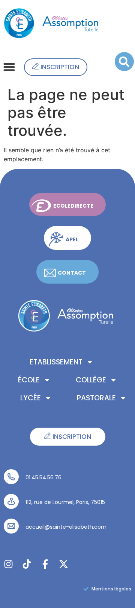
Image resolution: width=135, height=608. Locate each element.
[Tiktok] (27, 564)
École (29, 380)
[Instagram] (8, 564)
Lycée (30, 398)
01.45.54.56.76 (44, 477)
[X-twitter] (63, 564)
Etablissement (56, 362)
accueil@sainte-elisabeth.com (66, 527)
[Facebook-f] (45, 564)
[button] (9, 67)
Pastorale (96, 398)
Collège (91, 380)
